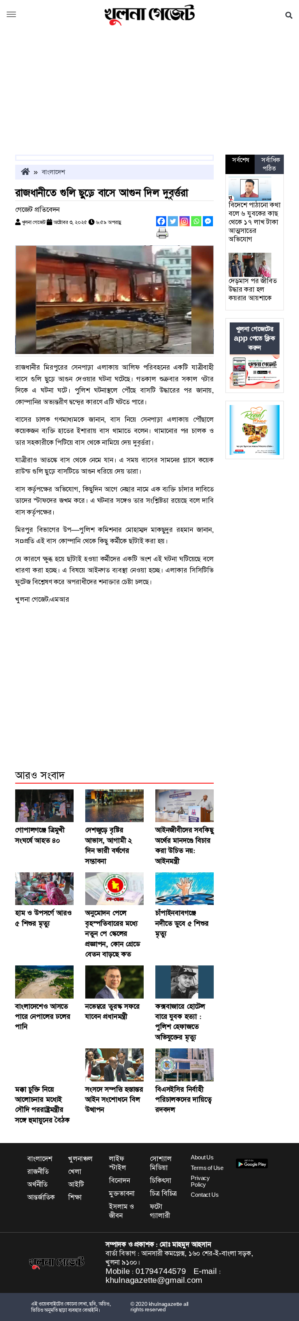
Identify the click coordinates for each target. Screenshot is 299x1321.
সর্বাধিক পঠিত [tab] (270, 164)
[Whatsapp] (196, 221)
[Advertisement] (149, 96)
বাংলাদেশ (53, 172)
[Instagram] (184, 221)
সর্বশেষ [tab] (240, 160)
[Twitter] (173, 221)
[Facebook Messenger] (208, 221)
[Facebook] (161, 221)
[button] (11, 15)
